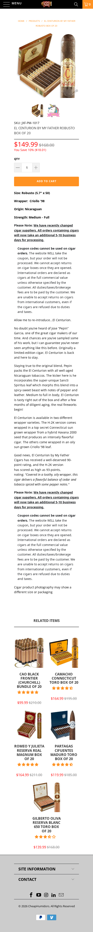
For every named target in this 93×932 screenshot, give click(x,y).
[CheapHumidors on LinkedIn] (54, 895)
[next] (75, 65)
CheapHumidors (38, 906)
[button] (28, 692)
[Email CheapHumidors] (61, 895)
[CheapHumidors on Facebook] (31, 895)
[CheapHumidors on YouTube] (38, 895)
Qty (17, 159)
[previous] (18, 65)
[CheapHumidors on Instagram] (46, 895)
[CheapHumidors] (46, 4)
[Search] (78, 4)
